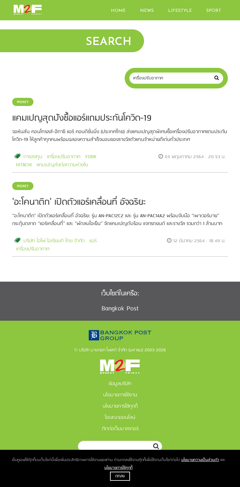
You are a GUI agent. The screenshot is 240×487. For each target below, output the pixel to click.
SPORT (213, 10)
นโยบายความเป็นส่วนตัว (200, 460)
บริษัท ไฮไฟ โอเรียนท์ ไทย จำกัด (54, 241)
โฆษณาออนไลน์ (120, 418)
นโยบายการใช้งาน (120, 395)
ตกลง (120, 476)
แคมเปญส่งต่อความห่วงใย (62, 165)
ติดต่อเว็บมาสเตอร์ (120, 429)
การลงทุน (32, 157)
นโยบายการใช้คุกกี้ (118, 468)
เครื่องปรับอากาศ (63, 157)
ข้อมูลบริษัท (120, 384)
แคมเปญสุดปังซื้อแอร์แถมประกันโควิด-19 (82, 118)
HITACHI (24, 165)
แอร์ (93, 241)
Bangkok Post (120, 308)
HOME (118, 10)
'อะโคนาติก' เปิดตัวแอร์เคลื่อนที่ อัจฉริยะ (79, 202)
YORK (91, 157)
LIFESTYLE (180, 10)
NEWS (147, 10)
